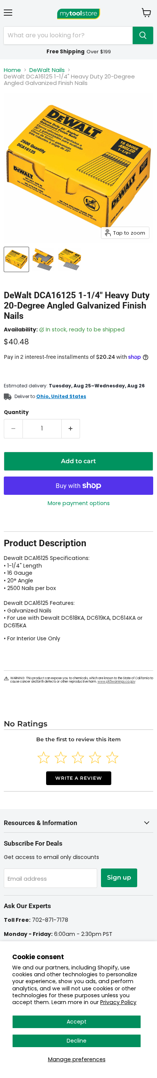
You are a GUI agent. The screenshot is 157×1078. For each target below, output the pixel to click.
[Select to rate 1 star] (43, 757)
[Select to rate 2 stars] (61, 757)
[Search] (143, 35)
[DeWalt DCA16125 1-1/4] (16, 259)
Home (12, 70)
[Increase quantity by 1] (71, 428)
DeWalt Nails (47, 70)
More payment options (79, 503)
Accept (77, 1021)
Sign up (119, 877)
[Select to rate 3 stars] (78, 757)
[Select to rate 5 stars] (112, 757)
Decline (77, 1040)
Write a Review (78, 778)
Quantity (16, 412)
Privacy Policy (118, 1002)
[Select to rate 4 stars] (95, 757)
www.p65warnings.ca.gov (116, 682)
